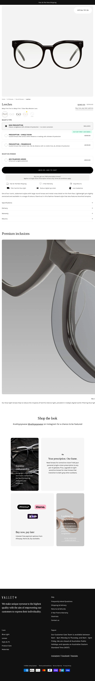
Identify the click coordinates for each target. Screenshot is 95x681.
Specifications (7, 203)
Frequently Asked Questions (61, 601)
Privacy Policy (67, 665)
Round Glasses (20, 99)
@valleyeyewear (35, 424)
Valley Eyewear (32, 665)
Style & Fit (6, 642)
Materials (5, 649)
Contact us (55, 620)
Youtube (74, 656)
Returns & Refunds (58, 609)
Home (3, 99)
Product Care (7, 646)
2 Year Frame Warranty (59, 613)
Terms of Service (57, 665)
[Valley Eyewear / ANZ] (12, 11)
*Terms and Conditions (45, 665)
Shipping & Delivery (58, 605)
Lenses (4, 638)
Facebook (65, 656)
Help (52, 597)
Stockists (54, 616)
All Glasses (10, 99)
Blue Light (5, 634)
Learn (3, 630)
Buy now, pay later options (84, 108)
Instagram (55, 656)
